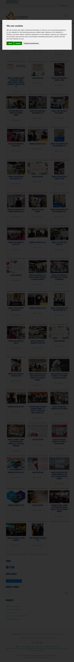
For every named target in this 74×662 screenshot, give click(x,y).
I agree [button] (10, 43)
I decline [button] (18, 43)
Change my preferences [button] (31, 43)
